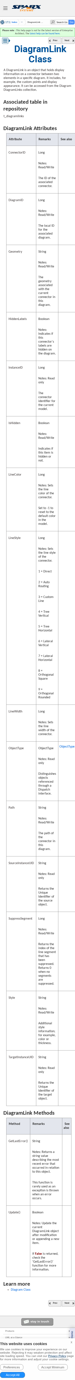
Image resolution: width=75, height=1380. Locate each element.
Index (14, 22)
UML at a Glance (13, 1337)
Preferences (11, 1367)
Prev (55, 40)
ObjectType (67, 746)
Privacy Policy (57, 1356)
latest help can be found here (45, 33)
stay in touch (39, 1321)
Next (67, 40)
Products (9, 1331)
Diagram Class (20, 1289)
